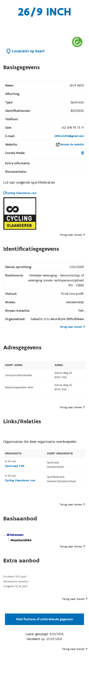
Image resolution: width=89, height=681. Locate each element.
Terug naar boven (71, 235)
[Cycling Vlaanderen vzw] (19, 213)
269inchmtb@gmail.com (69, 136)
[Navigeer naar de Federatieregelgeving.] (77, 42)
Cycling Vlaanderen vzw (21, 193)
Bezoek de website (72, 144)
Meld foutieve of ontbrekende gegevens (44, 619)
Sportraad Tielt (14, 466)
